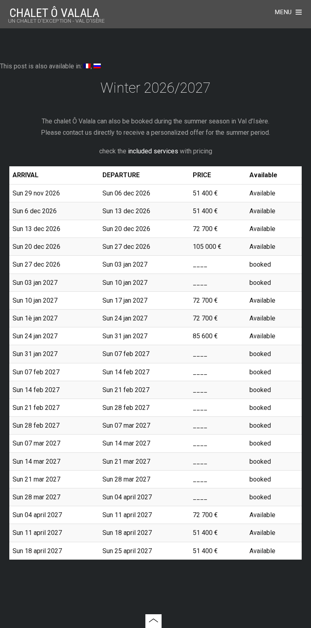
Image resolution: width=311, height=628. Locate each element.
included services (153, 151)
